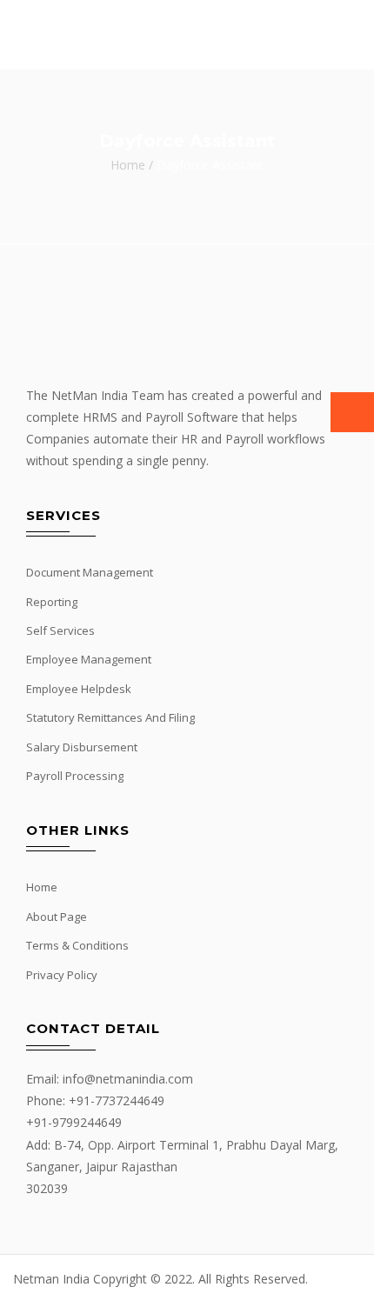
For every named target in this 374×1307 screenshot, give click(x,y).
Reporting (51, 602)
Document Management (89, 572)
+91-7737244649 (116, 1100)
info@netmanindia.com (128, 1078)
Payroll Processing (75, 776)
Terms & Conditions (77, 945)
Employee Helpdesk (78, 689)
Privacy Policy (61, 975)
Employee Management (88, 659)
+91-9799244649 (74, 1122)
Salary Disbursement (81, 747)
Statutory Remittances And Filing (110, 717)
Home (127, 165)
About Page (56, 916)
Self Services (60, 630)
